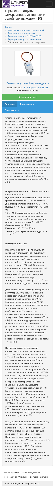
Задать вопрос (12, 110)
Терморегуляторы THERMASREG (25, 36)
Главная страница (11, 472)
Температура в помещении (21, 33)
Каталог (8, 26)
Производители (10, 476)
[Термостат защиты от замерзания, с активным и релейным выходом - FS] (27, 63)
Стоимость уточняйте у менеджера (27, 83)
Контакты (44, 476)
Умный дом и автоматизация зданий (26, 29)
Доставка (34, 476)
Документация (26, 104)
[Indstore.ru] (15, 4)
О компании (23, 476)
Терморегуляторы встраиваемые (24, 39)
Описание (10, 104)
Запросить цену (28, 96)
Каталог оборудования (30, 472)
